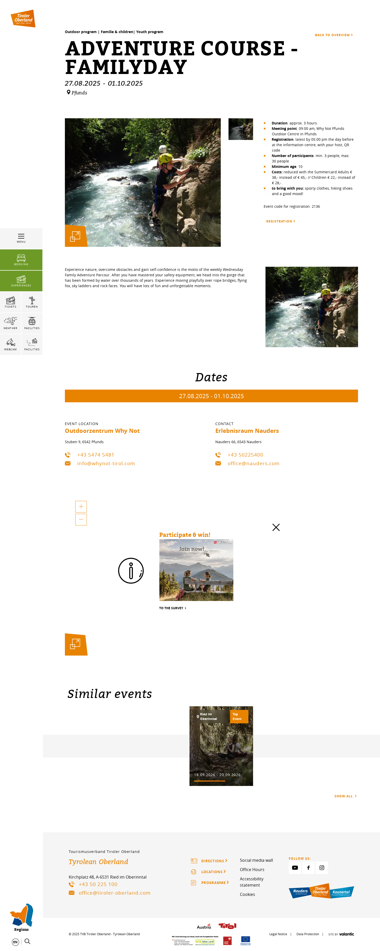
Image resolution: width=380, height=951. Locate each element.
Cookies (247, 894)
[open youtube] (295, 867)
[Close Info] (276, 528)
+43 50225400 (245, 454)
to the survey (171, 608)
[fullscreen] (75, 236)
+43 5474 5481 (96, 454)
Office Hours (252, 869)
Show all (344, 796)
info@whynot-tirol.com (106, 463)
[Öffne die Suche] (27, 941)
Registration (279, 221)
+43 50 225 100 (98, 884)
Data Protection (308, 934)
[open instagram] (322, 867)
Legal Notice (278, 934)
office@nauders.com (254, 463)
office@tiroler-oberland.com (115, 892)
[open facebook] (308, 867)
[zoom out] (81, 519)
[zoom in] (81, 506)
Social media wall (256, 860)
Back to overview (332, 35)
